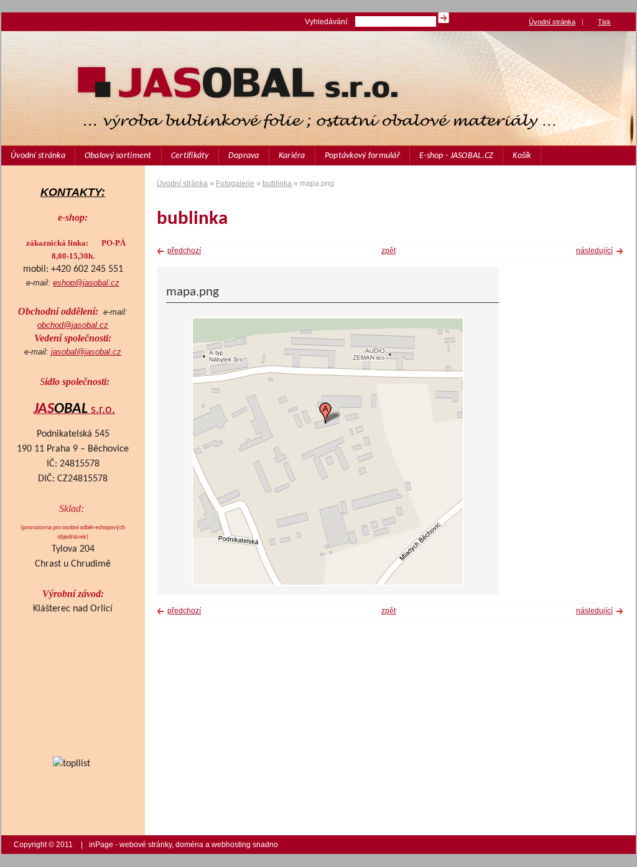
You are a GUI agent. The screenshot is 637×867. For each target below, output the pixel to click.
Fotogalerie (235, 183)
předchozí (184, 250)
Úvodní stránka (38, 155)
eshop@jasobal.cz (86, 282)
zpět (388, 250)
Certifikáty (190, 155)
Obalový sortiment (118, 155)
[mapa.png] (328, 583)
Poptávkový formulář (362, 155)
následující (594, 250)
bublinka (277, 183)
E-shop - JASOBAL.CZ (456, 155)
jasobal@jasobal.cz (86, 351)
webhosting (231, 844)
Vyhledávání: (327, 21)
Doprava (243, 155)
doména (189, 844)
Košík (522, 155)
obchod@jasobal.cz (72, 325)
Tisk (604, 22)
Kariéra (292, 155)
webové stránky (145, 844)
